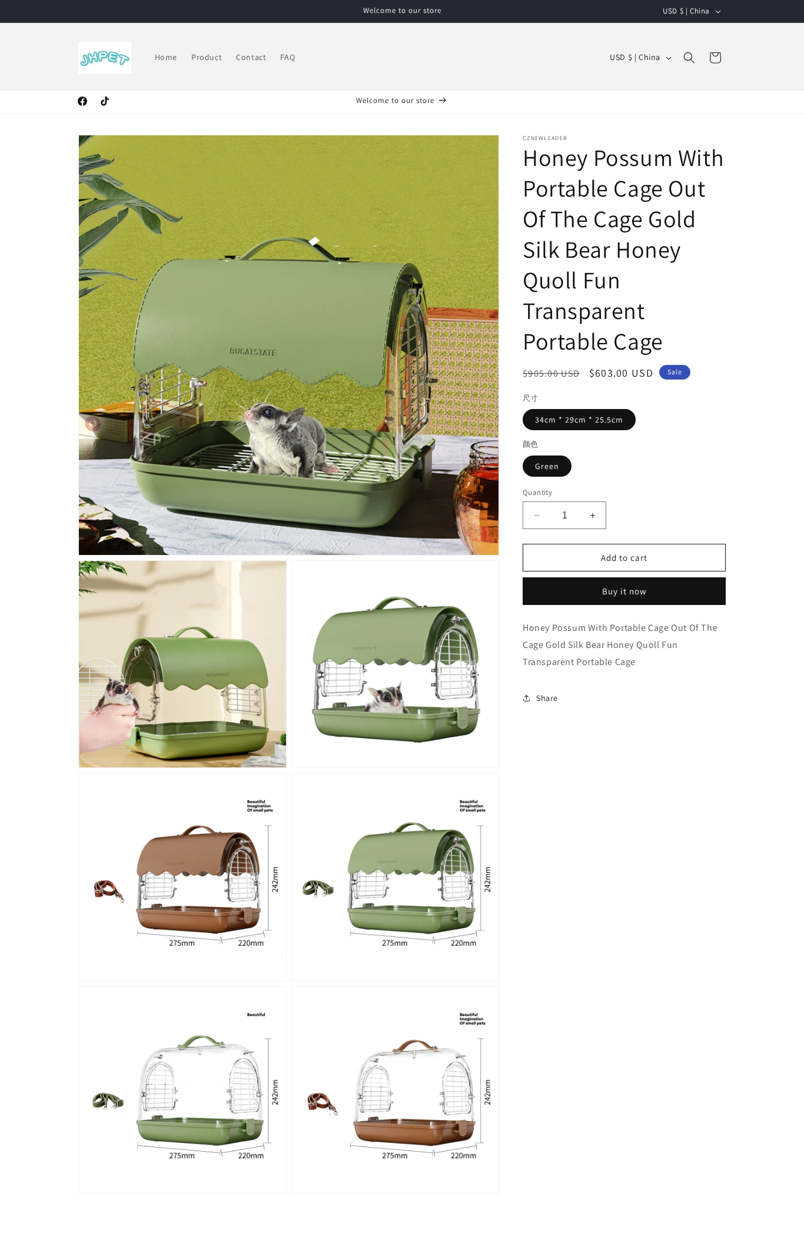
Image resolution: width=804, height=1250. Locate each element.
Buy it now (624, 591)
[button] (689, 58)
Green (547, 466)
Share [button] (547, 698)
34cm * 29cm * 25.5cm (579, 419)
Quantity (537, 492)
